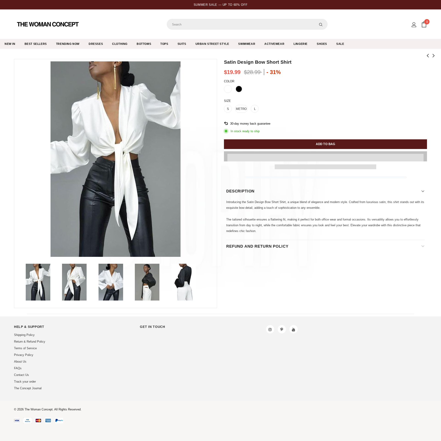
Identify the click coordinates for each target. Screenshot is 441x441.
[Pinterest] (282, 329)
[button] (325, 156)
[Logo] (48, 24)
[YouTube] (293, 329)
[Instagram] (270, 329)
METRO (241, 109)
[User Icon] (414, 24)
